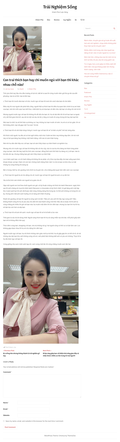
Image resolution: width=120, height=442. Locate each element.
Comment (7, 372)
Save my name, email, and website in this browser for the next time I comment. (34, 421)
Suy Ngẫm (67, 20)
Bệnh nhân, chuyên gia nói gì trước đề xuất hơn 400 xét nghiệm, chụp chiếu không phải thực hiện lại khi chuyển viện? (100, 43)
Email (5, 409)
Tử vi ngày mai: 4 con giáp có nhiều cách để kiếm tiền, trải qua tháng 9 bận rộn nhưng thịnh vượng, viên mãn (100, 67)
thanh (22, 89)
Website (6, 415)
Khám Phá (39, 20)
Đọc (48, 20)
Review (57, 20)
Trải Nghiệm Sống (60, 7)
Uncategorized (89, 113)
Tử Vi (82, 20)
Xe (76, 20)
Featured (87, 92)
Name (6, 403)
